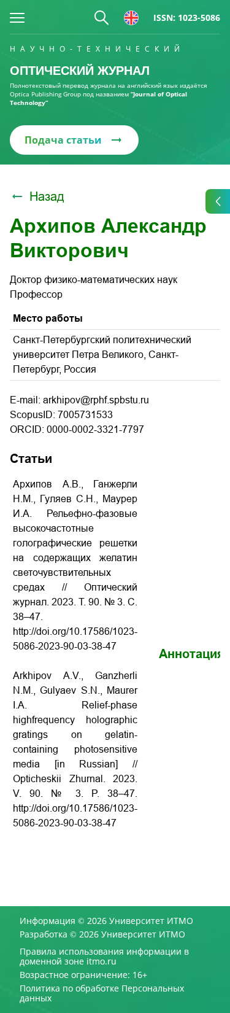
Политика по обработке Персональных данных (102, 993)
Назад (46, 196)
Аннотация (191, 654)
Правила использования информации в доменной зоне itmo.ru (104, 956)
